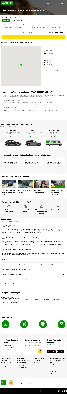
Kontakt (38, 390)
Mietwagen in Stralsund (58, 299)
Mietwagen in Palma (28, 297)
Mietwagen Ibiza (48, 297)
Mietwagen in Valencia (58, 297)
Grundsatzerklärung (45, 390)
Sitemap (34, 390)
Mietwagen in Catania (38, 299)
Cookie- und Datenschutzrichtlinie (17, 390)
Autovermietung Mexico (15, 42)
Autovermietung (4, 42)
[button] (21, 64)
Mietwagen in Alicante (38, 297)
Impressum (28, 390)
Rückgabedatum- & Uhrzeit (57, 24)
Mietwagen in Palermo (28, 299)
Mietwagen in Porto (48, 299)
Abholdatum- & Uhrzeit (39, 24)
